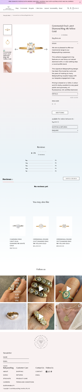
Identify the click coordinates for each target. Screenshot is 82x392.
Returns (19, 375)
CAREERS (6, 382)
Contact (39, 371)
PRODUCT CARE (21, 378)
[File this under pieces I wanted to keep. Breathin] (13, 316)
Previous (16, 49)
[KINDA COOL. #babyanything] (13, 289)
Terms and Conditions (25, 382)
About (60, 8)
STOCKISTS (7, 378)
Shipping (19, 371)
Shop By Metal (6, 15)
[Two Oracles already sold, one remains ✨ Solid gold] (41, 289)
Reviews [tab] (8, 179)
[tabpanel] (31, 48)
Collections (39, 8)
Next (45, 49)
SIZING (5, 375)
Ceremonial (23, 8)
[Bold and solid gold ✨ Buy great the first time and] (68, 316)
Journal (46, 8)
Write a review (71, 178)
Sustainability (54, 8)
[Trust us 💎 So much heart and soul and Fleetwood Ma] (41, 316)
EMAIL (38, 375)
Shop (16, 8)
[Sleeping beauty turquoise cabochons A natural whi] (68, 289)
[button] (41, 160)
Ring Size (55, 101)
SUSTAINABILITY (9, 385)
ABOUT (5, 371)
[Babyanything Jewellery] (8, 8)
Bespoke (31, 8)
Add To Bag (60, 112)
